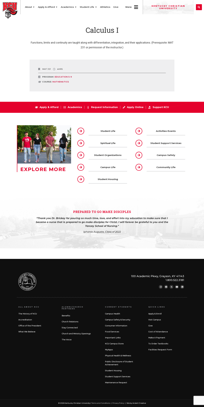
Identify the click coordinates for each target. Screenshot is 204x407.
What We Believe (26, 332)
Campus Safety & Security (117, 320)
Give (150, 326)
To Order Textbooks (158, 344)
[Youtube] (177, 287)
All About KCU (28, 307)
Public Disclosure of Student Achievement (119, 363)
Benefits (66, 316)
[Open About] (34, 7)
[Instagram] (161, 287)
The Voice (67, 339)
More (128, 7)
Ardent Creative (139, 403)
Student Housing (113, 370)
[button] (199, 7)
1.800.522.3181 (174, 280)
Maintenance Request (116, 382)
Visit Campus (154, 320)
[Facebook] (166, 287)
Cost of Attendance (158, 332)
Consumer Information (116, 326)
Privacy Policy (118, 403)
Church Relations (70, 322)
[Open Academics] (76, 7)
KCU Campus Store (114, 344)
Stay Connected (70, 327)
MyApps (109, 349)
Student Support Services (117, 376)
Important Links (113, 338)
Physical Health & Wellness (118, 355)
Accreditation (25, 320)
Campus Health (112, 314)
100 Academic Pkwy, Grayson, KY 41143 (157, 276)
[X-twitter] (171, 287)
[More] (136, 7)
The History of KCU (27, 314)
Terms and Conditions (100, 403)
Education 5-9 (63, 77)
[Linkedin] (182, 287)
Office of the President (29, 326)
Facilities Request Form (160, 349)
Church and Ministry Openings (76, 333)
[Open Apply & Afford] (57, 7)
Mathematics (60, 82)
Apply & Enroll (155, 314)
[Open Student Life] (96, 7)
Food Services (112, 332)
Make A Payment (156, 338)
